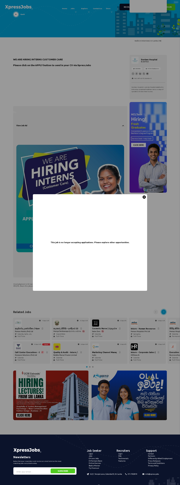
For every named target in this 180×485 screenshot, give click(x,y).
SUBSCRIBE (63, 471)
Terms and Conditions (156, 463)
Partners (151, 456)
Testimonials (123, 458)
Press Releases (154, 461)
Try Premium (94, 468)
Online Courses (95, 463)
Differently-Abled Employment (160, 458)
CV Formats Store (95, 461)
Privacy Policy (153, 466)
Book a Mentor (94, 466)
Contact (151, 454)
